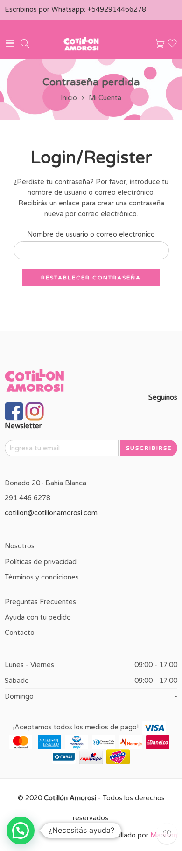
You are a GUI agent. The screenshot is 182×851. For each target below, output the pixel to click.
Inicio (69, 98)
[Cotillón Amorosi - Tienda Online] (81, 43)
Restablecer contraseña (91, 277)
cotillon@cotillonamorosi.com (51, 513)
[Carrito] (159, 46)
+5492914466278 (116, 10)
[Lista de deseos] (172, 46)
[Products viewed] (166, 833)
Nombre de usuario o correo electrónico (91, 234)
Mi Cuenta (105, 98)
